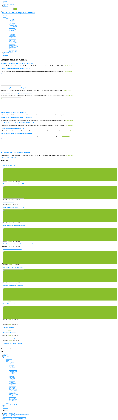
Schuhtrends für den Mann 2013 (9, 303)
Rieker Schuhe (12, 44)
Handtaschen (9, 359)
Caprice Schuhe (12, 373)
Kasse (4, 355)
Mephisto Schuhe (12, 41)
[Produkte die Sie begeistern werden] (18, 12)
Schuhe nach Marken (13, 394)
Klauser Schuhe (12, 39)
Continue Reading (69, 65)
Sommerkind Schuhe (13, 46)
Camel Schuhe (12, 28)
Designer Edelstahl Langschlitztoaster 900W (13, 128)
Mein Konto (6, 356)
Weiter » (14, 157)
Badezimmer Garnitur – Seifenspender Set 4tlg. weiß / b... (17, 63)
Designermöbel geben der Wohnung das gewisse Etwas (16, 87)
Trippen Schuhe (12, 400)
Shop (4, 405)
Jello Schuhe (11, 382)
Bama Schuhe (12, 23)
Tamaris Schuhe (12, 47)
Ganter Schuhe (12, 33)
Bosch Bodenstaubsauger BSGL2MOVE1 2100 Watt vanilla (17, 123)
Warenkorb (5, 408)
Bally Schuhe (12, 21)
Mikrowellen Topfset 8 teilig (8, 327)
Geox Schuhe (12, 34)
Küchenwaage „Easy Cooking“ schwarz (11, 338)
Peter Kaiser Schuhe (13, 42)
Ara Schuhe (11, 19)
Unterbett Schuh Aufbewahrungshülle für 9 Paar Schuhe (16, 93)
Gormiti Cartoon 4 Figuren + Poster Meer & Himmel (13, 207)
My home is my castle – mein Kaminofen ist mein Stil (15, 152)
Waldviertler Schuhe (13, 51)
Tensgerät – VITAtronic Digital (9, 165)
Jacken (7, 360)
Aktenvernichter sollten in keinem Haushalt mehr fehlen (14, 322)
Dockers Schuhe (12, 29)
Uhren (7, 403)
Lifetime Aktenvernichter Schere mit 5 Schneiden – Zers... (17, 133)
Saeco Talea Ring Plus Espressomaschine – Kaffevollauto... (17, 117)
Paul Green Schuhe (13, 389)
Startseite (5, 1)
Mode (4, 2)
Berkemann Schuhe (13, 25)
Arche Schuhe (12, 20)
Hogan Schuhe (12, 35)
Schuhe (7, 18)
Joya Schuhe (11, 37)
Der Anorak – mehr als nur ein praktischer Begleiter (13, 285)
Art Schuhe (11, 365)
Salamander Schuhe (13, 45)
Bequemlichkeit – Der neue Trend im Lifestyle (13, 112)
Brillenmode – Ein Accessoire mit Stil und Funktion (13, 267)
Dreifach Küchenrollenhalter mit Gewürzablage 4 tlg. (15, 68)
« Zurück (3, 157)
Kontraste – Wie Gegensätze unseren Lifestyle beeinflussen (14, 183)
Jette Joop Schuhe (12, 36)
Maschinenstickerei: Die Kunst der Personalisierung (13, 343)
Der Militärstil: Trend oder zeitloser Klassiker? (12, 249)
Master (9, 163)
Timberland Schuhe (13, 50)
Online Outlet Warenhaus (8, 4)
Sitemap (5, 5)
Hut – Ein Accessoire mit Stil (8, 202)
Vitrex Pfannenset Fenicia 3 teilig (9, 332)
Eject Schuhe (11, 30)
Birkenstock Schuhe (13, 26)
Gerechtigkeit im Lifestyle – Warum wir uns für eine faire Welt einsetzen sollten (18, 243)
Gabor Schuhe (12, 31)
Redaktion (10, 181)
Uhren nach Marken (13, 404)
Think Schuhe (12, 48)
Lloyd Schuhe (12, 40)
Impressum (5, 6)
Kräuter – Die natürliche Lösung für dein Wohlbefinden (14, 225)
